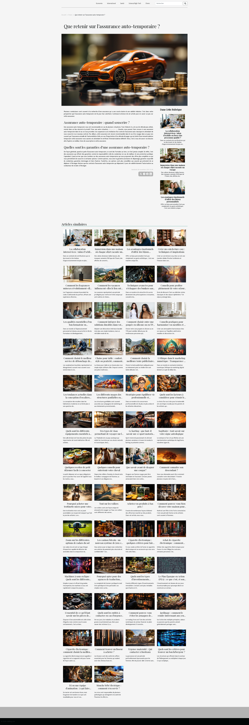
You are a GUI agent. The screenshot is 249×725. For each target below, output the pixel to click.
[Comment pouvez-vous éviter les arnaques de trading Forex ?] (140, 601)
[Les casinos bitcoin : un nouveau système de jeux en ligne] (108, 528)
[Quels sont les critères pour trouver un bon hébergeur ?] (171, 637)
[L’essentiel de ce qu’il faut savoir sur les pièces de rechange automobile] (77, 601)
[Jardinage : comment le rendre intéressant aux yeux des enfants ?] (171, 601)
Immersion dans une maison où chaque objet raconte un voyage (172, 167)
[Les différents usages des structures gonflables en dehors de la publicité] (108, 383)
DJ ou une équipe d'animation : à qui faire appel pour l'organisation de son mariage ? (77, 690)
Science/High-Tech (135, 3)
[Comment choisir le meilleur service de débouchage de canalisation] (77, 346)
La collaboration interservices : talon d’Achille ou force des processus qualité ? (172, 134)
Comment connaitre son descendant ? (171, 469)
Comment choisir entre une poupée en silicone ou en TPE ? (140, 324)
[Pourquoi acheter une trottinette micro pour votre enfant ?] (77, 492)
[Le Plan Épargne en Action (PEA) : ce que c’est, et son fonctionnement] (171, 565)
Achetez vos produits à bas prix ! (140, 505)
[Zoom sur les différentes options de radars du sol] (77, 528)
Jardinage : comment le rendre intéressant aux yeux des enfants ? (171, 615)
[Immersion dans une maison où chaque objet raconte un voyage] (172, 155)
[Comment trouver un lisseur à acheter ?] (108, 637)
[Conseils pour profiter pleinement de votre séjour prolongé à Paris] (171, 274)
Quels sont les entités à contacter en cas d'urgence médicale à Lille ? (109, 615)
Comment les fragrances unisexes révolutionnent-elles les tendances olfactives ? (77, 288)
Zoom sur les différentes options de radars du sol (77, 541)
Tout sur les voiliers (108, 503)
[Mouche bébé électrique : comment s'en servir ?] (108, 674)
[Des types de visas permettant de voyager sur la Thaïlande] (108, 419)
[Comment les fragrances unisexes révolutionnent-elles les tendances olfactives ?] (77, 274)
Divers (148, 3)
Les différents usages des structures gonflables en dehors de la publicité (108, 397)
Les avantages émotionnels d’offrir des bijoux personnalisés (172, 199)
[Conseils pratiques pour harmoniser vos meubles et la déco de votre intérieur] (171, 310)
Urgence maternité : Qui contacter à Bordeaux (140, 651)
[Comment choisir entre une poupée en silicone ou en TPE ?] (140, 310)
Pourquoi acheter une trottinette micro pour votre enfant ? (77, 506)
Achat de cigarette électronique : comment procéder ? (171, 542)
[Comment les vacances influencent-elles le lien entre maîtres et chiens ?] (108, 274)
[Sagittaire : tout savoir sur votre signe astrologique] (171, 419)
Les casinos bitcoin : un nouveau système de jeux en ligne (109, 542)
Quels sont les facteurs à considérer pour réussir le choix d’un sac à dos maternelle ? (171, 399)
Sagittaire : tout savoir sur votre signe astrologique (172, 432)
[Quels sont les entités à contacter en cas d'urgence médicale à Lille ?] (108, 601)
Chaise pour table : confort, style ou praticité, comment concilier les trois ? (108, 361)
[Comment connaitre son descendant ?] (171, 456)
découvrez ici (113, 129)
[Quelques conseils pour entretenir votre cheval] (108, 456)
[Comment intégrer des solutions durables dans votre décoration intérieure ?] (108, 310)
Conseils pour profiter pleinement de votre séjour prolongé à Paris (171, 288)
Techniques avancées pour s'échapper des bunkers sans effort (140, 288)
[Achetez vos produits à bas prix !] (140, 492)
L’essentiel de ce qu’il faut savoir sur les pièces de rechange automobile (77, 615)
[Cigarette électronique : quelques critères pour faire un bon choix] (140, 528)
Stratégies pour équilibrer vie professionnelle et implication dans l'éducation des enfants (140, 399)
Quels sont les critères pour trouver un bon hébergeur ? (171, 651)
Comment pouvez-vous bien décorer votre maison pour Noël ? (171, 506)
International (111, 3)
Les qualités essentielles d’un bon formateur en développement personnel (77, 324)
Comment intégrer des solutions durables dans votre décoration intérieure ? (108, 324)
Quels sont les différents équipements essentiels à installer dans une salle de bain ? (77, 435)
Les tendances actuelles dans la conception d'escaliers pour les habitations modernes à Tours (77, 399)
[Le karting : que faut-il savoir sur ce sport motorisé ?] (140, 419)
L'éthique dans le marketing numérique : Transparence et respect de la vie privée (171, 361)
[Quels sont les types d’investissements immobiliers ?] (140, 565)
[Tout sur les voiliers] (108, 492)
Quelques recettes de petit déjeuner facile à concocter (77, 469)
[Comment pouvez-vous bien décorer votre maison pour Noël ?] (171, 492)
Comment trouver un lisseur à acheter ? (109, 651)
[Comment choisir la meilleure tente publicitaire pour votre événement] (140, 346)
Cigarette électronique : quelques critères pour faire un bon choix (140, 542)
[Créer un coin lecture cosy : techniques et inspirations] (171, 237)
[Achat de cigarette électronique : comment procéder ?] (171, 528)
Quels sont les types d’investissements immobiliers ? (140, 579)
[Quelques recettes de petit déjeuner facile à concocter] (77, 456)
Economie (99, 3)
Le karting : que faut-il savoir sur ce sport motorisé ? (140, 433)
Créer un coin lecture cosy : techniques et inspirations (171, 250)
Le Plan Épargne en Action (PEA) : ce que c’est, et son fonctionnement (171, 579)
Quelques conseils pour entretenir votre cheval (109, 469)
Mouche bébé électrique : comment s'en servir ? (108, 687)
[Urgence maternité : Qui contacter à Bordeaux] (140, 637)
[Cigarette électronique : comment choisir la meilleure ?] (77, 637)
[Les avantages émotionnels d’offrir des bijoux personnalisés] (172, 187)
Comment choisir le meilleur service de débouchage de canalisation (78, 361)
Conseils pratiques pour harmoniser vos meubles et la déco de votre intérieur (171, 324)
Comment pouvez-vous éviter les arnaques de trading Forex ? (140, 615)
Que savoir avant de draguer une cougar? (140, 469)
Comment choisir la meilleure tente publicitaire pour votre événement (140, 361)
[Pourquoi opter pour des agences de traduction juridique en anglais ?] (108, 565)
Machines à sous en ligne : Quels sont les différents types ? (77, 579)
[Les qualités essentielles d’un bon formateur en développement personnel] (77, 310)
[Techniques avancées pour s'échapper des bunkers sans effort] (140, 274)
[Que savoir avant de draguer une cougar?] (140, 456)
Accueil (63, 15)
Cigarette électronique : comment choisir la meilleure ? (77, 652)
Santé (122, 3)
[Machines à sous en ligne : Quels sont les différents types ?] (77, 565)
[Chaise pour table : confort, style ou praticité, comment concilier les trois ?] (108, 346)
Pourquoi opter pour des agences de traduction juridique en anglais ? (109, 579)
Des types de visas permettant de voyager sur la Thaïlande (109, 433)
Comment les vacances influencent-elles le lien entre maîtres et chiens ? (109, 288)
